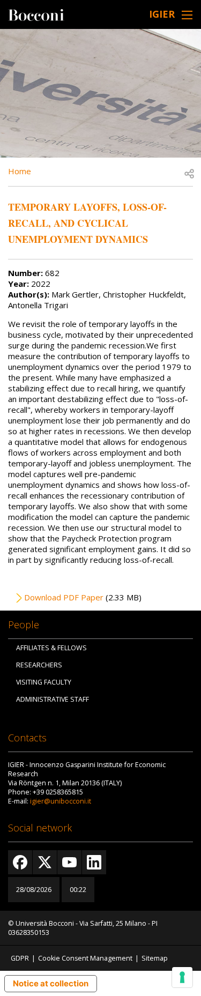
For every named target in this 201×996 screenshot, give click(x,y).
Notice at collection (50, 983)
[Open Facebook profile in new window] (20, 862)
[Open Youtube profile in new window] (69, 862)
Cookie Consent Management (85, 958)
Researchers (39, 665)
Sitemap (155, 958)
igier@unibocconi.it (60, 801)
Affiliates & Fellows (51, 647)
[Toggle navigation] (187, 14)
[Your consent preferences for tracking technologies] (182, 977)
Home (19, 171)
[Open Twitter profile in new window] (45, 862)
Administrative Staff (52, 699)
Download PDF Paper (63, 597)
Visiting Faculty (43, 682)
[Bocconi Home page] (36, 14)
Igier (162, 14)
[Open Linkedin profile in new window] (94, 862)
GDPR (20, 958)
